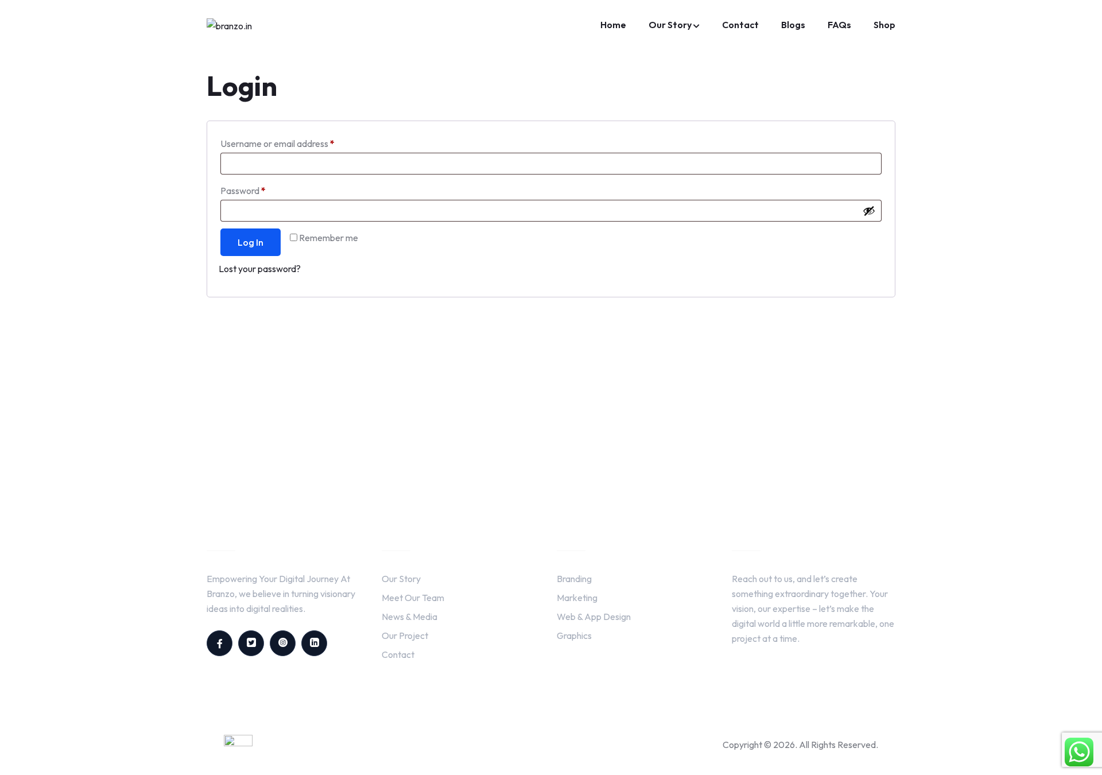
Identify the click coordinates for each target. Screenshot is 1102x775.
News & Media (409, 616)
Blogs (793, 24)
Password (260, 188)
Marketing (577, 597)
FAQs (839, 24)
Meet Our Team (413, 597)
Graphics (574, 635)
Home (613, 24)
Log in (250, 242)
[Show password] (869, 210)
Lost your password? (260, 268)
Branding (574, 578)
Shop (884, 24)
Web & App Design (594, 616)
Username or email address (295, 141)
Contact (740, 24)
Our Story (670, 24)
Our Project (405, 635)
